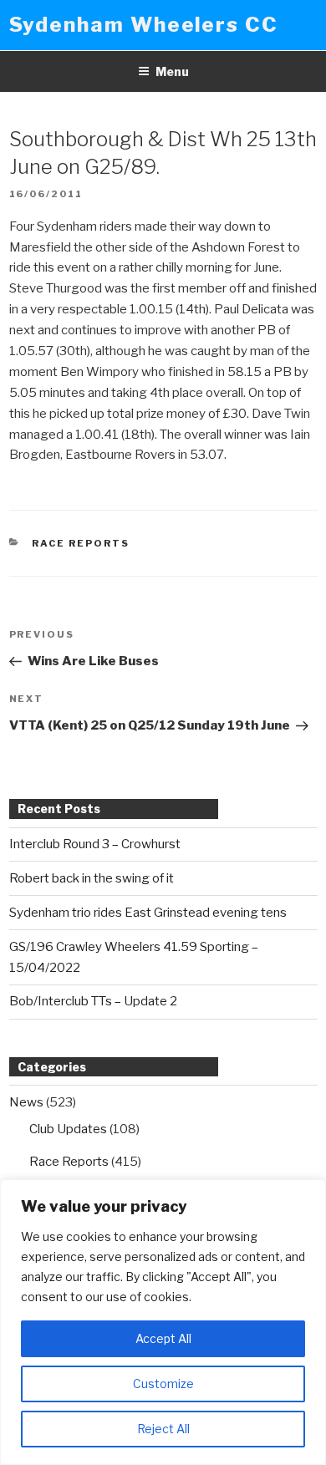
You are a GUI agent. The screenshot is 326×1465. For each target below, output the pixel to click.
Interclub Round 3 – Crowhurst (95, 844)
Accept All (163, 1338)
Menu (172, 71)
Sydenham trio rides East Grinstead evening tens (148, 912)
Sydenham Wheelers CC (143, 25)
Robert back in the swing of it (91, 878)
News (26, 1102)
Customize (163, 1383)
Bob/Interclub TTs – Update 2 (93, 1001)
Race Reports (81, 543)
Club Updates (68, 1129)
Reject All (163, 1429)
